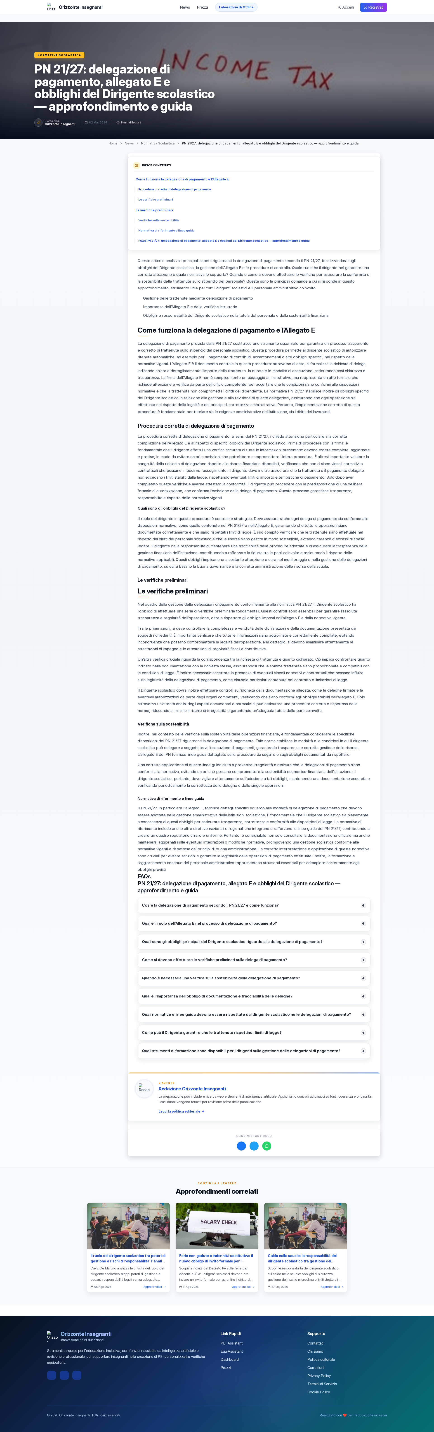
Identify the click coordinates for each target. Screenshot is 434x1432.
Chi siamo (315, 1351)
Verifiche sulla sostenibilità (158, 220)
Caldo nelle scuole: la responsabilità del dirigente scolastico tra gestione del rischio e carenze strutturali (302, 1261)
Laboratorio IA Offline (236, 7)
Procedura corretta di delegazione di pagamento (174, 189)
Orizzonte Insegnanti (60, 124)
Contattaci (315, 1343)
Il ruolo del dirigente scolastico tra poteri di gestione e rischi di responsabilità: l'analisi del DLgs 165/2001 (128, 1261)
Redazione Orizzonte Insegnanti (192, 1089)
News (185, 7)
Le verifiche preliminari (155, 199)
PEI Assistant (232, 1343)
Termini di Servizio (322, 1384)
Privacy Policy (319, 1375)
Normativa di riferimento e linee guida (166, 230)
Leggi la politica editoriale (179, 1111)
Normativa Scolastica (59, 55)
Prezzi (202, 7)
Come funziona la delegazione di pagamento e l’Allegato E (182, 179)
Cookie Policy (318, 1392)
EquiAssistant (232, 1351)
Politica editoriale (321, 1359)
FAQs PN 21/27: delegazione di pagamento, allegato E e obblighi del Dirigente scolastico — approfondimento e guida (224, 240)
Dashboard (230, 1359)
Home (113, 143)
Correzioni (315, 1367)
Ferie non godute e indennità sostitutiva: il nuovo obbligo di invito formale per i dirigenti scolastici (216, 1261)
